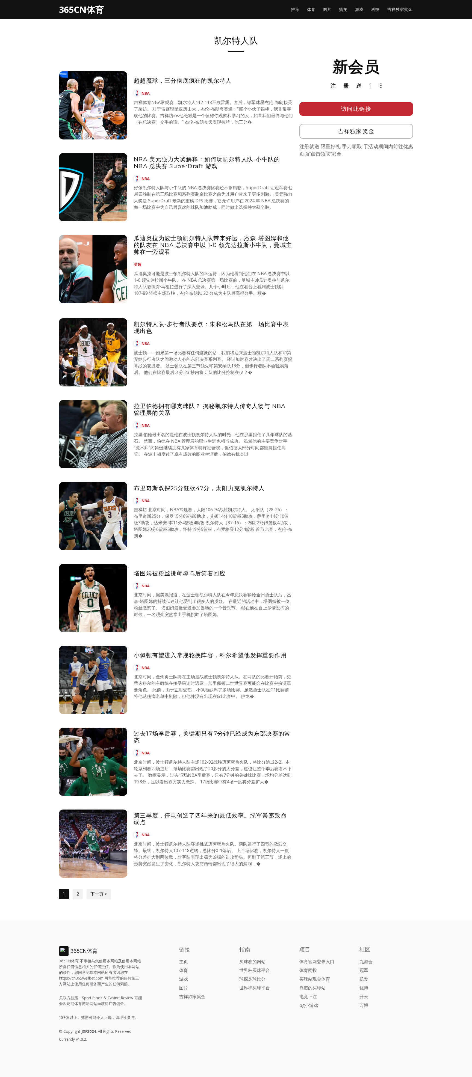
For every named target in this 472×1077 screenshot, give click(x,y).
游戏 (359, 9)
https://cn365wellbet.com (81, 978)
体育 (311, 9)
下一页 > (98, 894)
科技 (375, 9)
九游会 (366, 962)
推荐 (295, 9)
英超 (137, 264)
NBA (145, 93)
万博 (363, 1005)
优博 (363, 988)
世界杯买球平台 (254, 970)
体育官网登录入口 (316, 962)
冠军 (363, 970)
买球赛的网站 (252, 962)
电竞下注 (308, 996)
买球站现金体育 (314, 979)
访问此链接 (356, 108)
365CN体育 (81, 9)
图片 (327, 9)
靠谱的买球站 (312, 988)
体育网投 (308, 970)
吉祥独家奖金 (399, 9)
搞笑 (343, 9)
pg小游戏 (308, 1005)
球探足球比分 (252, 979)
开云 (363, 996)
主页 (183, 962)
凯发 (363, 979)
